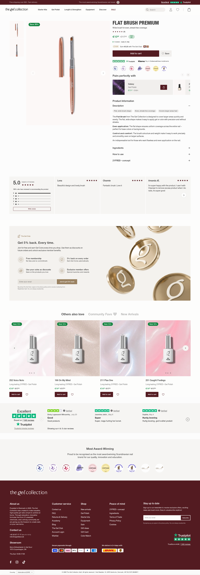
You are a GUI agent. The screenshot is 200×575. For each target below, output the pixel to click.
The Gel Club (57, 528)
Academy (56, 520)
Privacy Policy (115, 520)
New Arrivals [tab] (130, 314)
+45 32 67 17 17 (15, 535)
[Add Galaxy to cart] (163, 87)
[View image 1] (17, 30)
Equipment (90, 9)
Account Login (58, 532)
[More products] (185, 348)
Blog (54, 524)
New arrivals (86, 509)
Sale (82, 524)
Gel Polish (56, 9)
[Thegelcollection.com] (16, 9)
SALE (113, 9)
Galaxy (131, 84)
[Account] (171, 9)
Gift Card (84, 532)
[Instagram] (17, 562)
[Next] (188, 75)
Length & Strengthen (72, 9)
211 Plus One (106, 380)
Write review (32, 209)
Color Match (86, 536)
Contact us (56, 509)
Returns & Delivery (59, 517)
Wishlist (55, 536)
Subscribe (185, 518)
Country (12, 572)
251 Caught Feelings (155, 380)
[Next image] (103, 73)
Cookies (113, 524)
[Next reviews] (183, 195)
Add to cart (16, 394)
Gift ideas (85, 528)
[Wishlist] (177, 9)
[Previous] (182, 75)
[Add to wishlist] (27, 394)
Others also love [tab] (72, 314)
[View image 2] (17, 48)
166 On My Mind (63, 380)
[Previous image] (33, 73)
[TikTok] (23, 562)
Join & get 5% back (67, 282)
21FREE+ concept (117, 509)
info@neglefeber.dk (17, 537)
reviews (185, 544)
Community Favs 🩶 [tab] (102, 314)
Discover (102, 9)
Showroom (15, 542)
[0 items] (189, 9)
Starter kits (85, 517)
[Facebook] (11, 562)
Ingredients (114, 513)
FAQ (54, 513)
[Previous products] (14, 348)
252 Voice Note (16, 380)
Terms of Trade (116, 517)
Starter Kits (42, 9)
